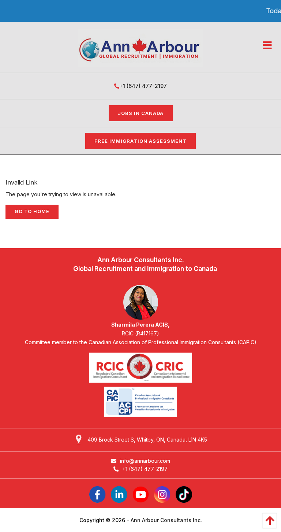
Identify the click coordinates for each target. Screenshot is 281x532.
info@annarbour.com (145, 461)
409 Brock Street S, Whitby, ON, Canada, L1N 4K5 (147, 439)
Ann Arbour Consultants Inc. (166, 520)
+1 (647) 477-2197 (143, 86)
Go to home (32, 211)
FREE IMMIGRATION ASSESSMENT (140, 141)
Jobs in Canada (141, 113)
